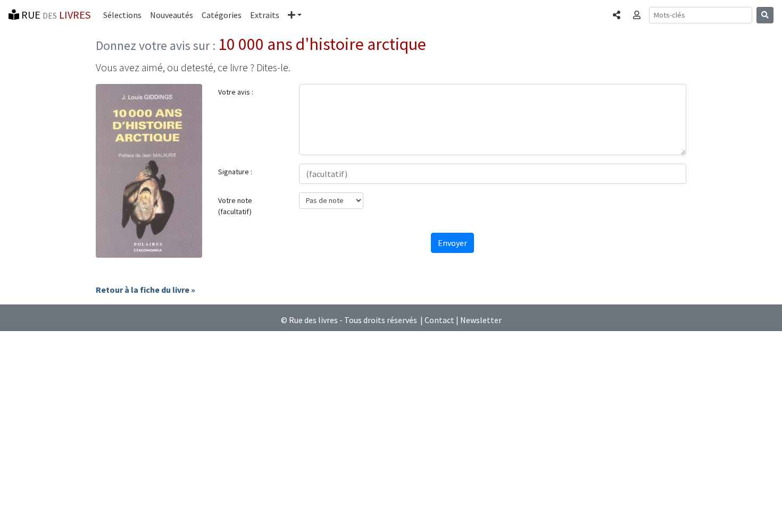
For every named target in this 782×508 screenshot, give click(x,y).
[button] (295, 15)
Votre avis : (235, 92)
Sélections (122, 15)
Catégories (222, 15)
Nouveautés (171, 15)
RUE (54, 14)
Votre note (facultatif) (235, 206)
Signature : (235, 171)
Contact (439, 320)
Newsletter (481, 320)
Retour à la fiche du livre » (145, 289)
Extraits (264, 15)
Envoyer (452, 243)
